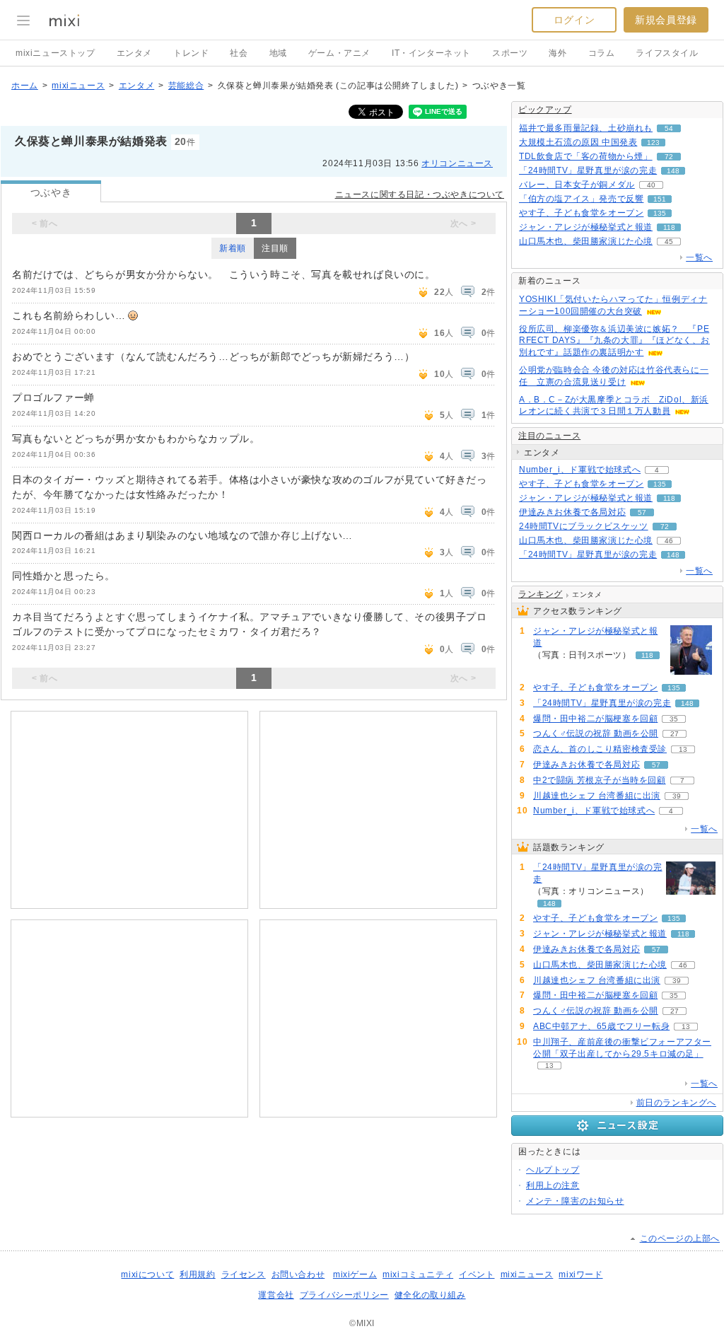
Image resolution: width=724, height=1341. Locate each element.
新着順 (232, 248)
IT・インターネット (431, 53)
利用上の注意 (553, 1185)
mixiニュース (78, 86)
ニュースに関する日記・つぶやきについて (419, 194)
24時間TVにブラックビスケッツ (583, 526)
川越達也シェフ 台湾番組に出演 (596, 796)
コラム (601, 53)
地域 (278, 53)
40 (651, 185)
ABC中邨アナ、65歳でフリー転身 (601, 1026)
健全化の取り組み (430, 1295)
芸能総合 (186, 86)
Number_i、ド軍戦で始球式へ (580, 470)
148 (673, 171)
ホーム (24, 86)
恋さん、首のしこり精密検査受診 (600, 749)
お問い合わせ (298, 1274)
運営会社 (275, 1295)
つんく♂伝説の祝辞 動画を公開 (595, 733)
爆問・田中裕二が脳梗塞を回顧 (595, 719)
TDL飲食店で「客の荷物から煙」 (586, 156)
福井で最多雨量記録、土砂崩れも (586, 128)
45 (669, 241)
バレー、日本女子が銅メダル (577, 185)
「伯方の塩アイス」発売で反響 (581, 199)
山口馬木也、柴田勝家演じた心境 (586, 241)
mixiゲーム (355, 1274)
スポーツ (509, 53)
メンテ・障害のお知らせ (575, 1201)
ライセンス (243, 1274)
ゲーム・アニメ (339, 53)
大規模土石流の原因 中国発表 (578, 142)
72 (669, 157)
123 (653, 142)
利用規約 (197, 1274)
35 (674, 719)
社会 (238, 53)
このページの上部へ (680, 1238)
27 (674, 734)
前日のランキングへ (676, 1103)
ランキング (540, 594)
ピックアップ (545, 110)
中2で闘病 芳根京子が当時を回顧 (599, 780)
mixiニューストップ (55, 53)
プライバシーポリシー (344, 1295)
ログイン (574, 19)
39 (676, 796)
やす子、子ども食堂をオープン (581, 213)
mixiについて (147, 1274)
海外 (557, 53)
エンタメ (134, 53)
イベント (476, 1274)
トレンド (191, 53)
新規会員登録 (666, 19)
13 (683, 749)
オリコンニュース (457, 163)
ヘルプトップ (553, 1170)
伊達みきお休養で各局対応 (572, 512)
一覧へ (699, 257)
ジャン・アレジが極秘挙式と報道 (586, 227)
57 (642, 512)
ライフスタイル (667, 53)
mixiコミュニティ (418, 1274)
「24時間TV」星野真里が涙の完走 (588, 170)
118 (669, 227)
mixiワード (580, 1274)
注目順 (275, 248)
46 (669, 541)
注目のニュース (549, 436)
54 (669, 128)
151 (659, 199)
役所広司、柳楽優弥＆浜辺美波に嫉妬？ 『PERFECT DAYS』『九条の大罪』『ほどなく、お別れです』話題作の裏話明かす (614, 341)
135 (659, 213)
